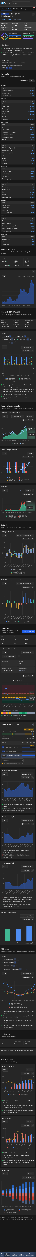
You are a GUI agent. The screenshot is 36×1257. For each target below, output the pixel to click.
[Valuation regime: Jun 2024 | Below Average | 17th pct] (19, 713)
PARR (4, 14)
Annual (30, 453)
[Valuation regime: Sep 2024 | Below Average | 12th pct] (21, 713)
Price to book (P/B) (8, 656)
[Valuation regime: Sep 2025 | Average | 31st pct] (27, 713)
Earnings (23, 9)
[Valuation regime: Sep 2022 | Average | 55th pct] (8, 713)
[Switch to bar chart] (28, 339)
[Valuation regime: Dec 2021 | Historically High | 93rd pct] (3, 713)
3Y (3, 347)
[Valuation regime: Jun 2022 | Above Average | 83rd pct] (6, 713)
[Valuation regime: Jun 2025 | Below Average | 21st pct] (26, 713)
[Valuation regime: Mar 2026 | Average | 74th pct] (31, 713)
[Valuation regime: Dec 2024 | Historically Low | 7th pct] (23, 713)
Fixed (27, 490)
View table (27, 350)
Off (31, 80)
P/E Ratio (16, 9)
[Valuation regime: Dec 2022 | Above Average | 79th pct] (10, 713)
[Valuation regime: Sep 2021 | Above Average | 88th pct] (2, 713)
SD (7, 67)
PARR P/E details (28, 631)
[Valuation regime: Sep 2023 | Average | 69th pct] (15, 713)
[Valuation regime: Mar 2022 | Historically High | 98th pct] (5, 713)
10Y (4, 416)
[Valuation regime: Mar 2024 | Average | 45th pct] (18, 713)
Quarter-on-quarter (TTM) (24, 535)
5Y (3, 652)
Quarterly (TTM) (27, 347)
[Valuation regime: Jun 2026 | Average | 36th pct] (32, 713)
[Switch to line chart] (10, 336)
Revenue (29, 416)
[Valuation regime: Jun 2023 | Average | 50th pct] (13, 713)
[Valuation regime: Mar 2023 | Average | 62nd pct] (11, 713)
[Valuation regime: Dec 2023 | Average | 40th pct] (16, 713)
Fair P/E (21, 490)
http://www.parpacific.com (14, 65)
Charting (31, 9)
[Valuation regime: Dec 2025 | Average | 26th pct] (29, 713)
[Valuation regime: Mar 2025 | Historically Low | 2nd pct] (24, 713)
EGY (10, 67)
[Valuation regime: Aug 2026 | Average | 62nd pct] (34, 713)
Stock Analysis (6, 9)
